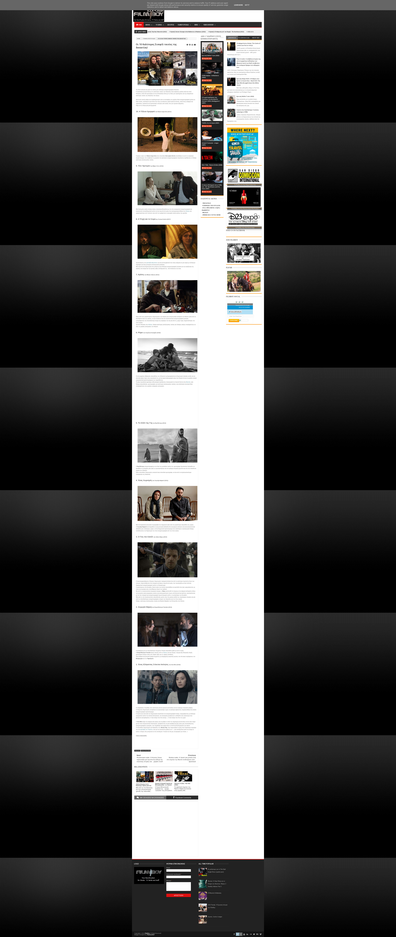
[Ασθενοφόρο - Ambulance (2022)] (212, 64)
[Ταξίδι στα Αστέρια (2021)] (212, 112)
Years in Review (208, 25)
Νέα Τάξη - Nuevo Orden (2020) (212, 165)
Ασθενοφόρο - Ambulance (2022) (175, 31)
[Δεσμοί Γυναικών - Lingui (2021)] (212, 132)
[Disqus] (166, 829)
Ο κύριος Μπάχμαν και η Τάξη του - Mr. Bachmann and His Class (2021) (212, 187)
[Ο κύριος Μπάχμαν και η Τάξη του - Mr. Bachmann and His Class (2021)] (212, 174)
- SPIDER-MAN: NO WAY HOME (211, 215)
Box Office (170, 25)
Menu (196, 25)
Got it (247, 5)
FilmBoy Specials (183, 25)
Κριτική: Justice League (215, 917)
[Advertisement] (224, 14)
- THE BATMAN (206, 203)
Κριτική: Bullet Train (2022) (245, 96)
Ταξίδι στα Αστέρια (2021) (248, 31)
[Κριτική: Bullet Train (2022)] (212, 44)
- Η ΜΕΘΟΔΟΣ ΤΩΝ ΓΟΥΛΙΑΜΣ (211, 205)
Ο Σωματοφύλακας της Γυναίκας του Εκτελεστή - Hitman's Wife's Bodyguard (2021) (213, 31)
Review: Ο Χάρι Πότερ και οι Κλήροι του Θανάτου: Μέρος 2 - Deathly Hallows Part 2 (217, 883)
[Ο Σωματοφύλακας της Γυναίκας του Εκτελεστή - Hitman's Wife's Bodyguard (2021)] (212, 86)
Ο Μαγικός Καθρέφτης (214, 893)
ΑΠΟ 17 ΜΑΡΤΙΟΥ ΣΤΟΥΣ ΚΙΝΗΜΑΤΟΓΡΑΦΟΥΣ (211, 37)
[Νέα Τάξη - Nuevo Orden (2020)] (212, 154)
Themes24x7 (151, 934)
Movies (148, 25)
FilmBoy (147, 933)
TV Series (159, 25)
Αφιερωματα (137, 750)
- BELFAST (205, 212)
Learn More (238, 5)
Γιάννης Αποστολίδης (149, 38)
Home (140, 25)
